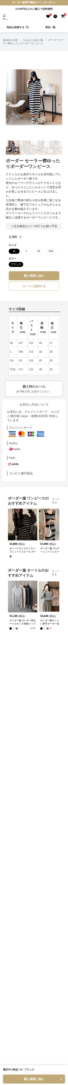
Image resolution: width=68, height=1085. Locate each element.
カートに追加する (34, 286)
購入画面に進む (34, 275)
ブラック (16, 264)
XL (39, 251)
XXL (51, 251)
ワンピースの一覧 (33, 40)
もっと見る (56, 500)
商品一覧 (50, 27)
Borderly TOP (10, 40)
